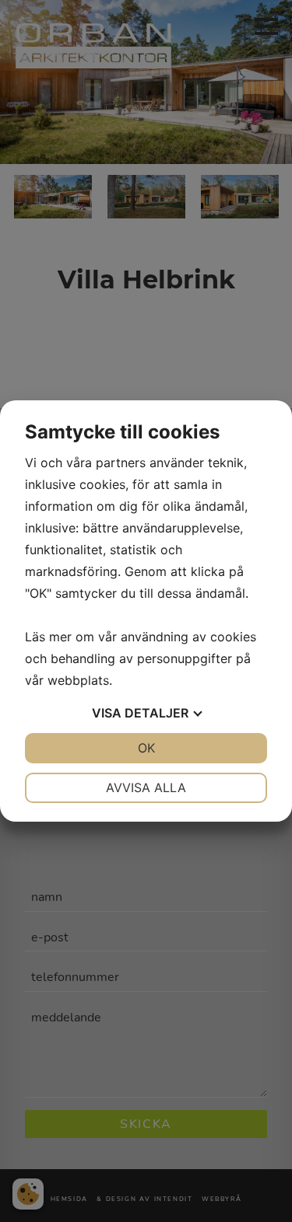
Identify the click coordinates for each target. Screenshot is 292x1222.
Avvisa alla (146, 787)
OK (146, 748)
